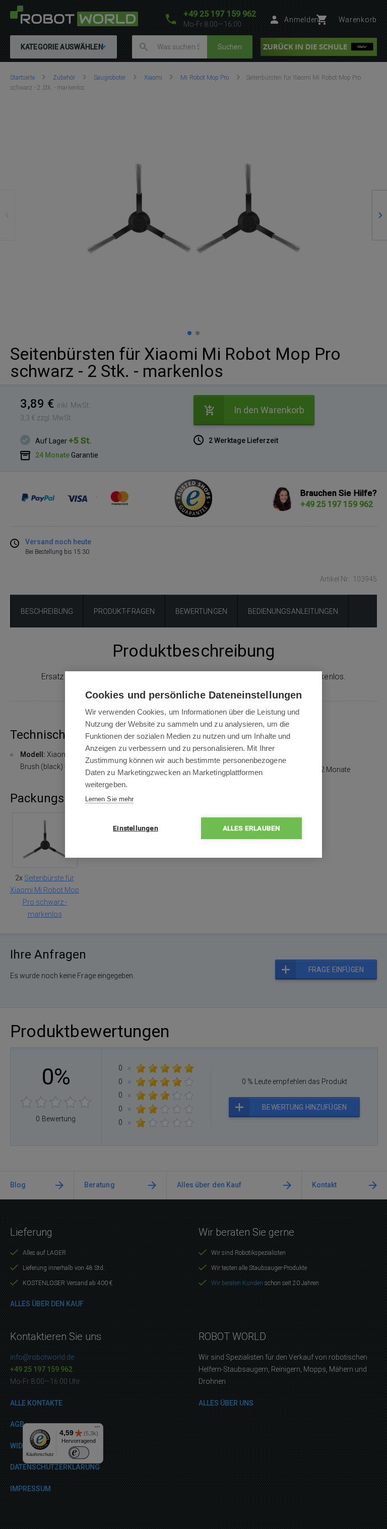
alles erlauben (252, 828)
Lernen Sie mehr (109, 799)
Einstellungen (135, 828)
